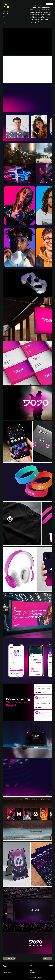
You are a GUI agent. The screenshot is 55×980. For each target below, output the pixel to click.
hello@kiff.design (8, 971)
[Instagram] (52, 965)
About (31, 968)
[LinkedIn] (50, 965)
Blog (31, 970)
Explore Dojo (6, 22)
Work (31, 965)
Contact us (32, 972)
